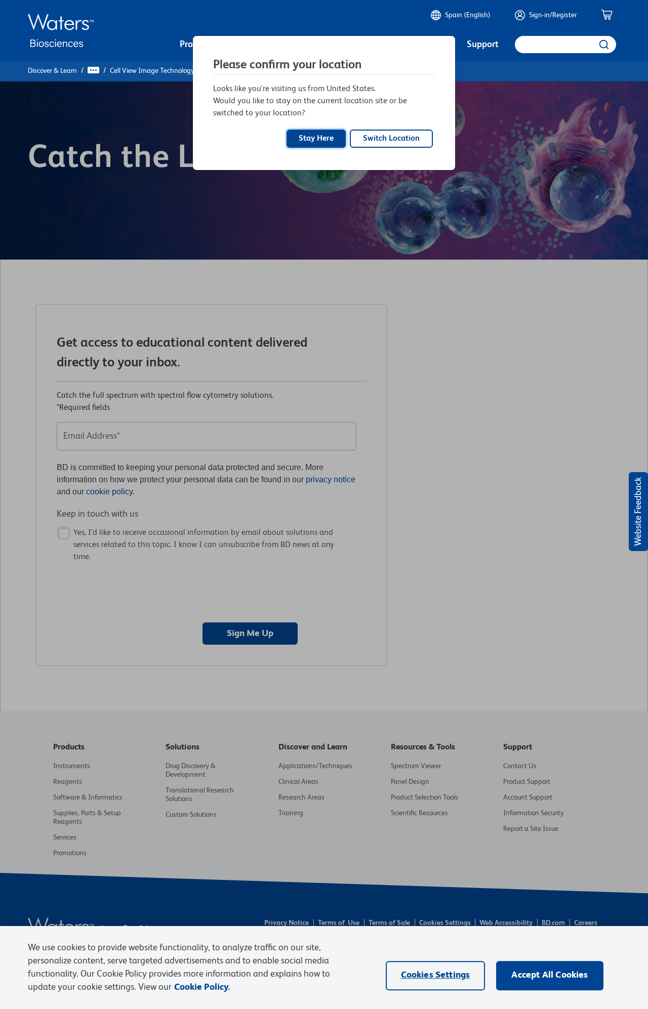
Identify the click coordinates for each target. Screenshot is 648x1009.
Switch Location (391, 139)
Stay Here (316, 139)
